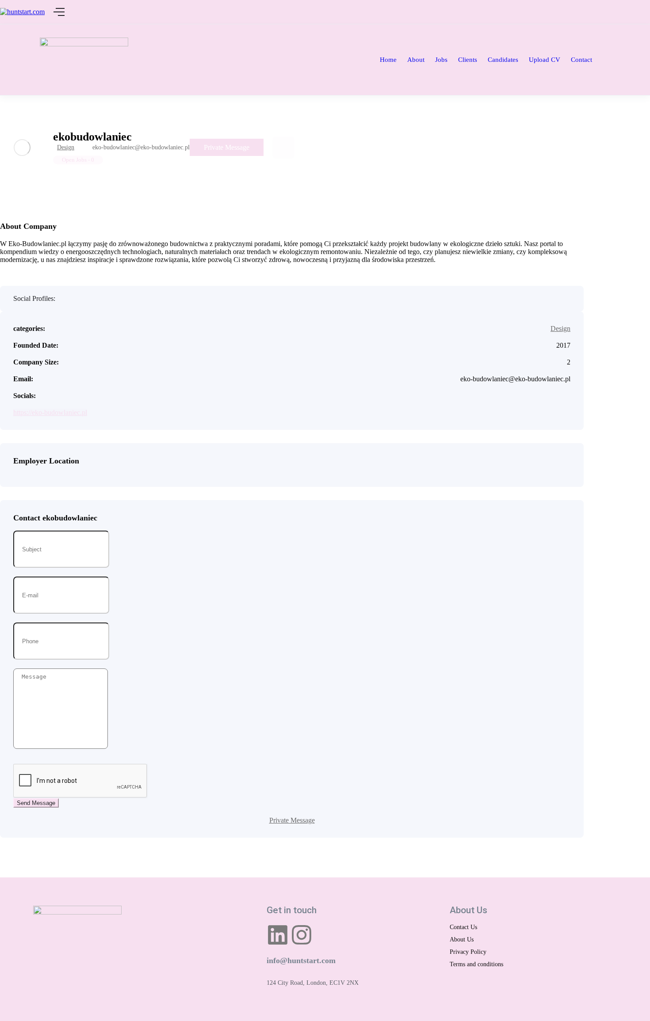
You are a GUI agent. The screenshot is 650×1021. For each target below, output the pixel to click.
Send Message (36, 803)
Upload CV (544, 59)
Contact (581, 59)
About (415, 59)
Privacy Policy (468, 952)
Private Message (226, 147)
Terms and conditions (476, 964)
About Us (462, 939)
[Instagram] (302, 935)
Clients (467, 59)
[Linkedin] (278, 935)
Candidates (503, 59)
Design (65, 147)
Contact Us (463, 927)
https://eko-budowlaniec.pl (50, 412)
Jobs (441, 59)
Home (388, 59)
